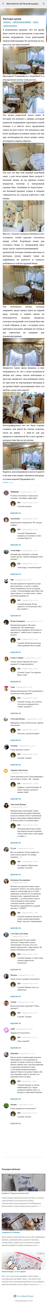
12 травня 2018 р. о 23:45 (23, 580)
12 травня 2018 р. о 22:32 (29, 502)
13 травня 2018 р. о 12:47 (32, 658)
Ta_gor (13, 848)
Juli (18, 502)
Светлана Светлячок (19, 933)
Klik (12, 579)
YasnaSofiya (15, 518)
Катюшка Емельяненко (20, 880)
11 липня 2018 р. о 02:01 (25, 1105)
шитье (35, 22)
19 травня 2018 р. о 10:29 (29, 983)
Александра (15, 550)
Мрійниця (14, 491)
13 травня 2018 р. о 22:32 (19, 773)
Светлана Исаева (17, 718)
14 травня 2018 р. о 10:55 (19, 883)
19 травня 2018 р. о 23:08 (25, 1002)
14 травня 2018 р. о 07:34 (19, 807)
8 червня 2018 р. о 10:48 (29, 1081)
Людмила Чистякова (19, 770)
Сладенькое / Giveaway (11, 1232)
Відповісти (15, 513)
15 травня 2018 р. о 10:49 (29, 825)
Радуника (14, 1053)
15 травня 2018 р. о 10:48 (29, 754)
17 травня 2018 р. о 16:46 (19, 936)
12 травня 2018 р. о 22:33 (29, 529)
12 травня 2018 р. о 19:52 (28, 492)
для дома (7, 22)
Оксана (13, 1104)
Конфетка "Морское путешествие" (15, 1193)
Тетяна (13, 1002)
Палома (13, 975)
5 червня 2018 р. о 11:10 (29, 1037)
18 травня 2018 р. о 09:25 (29, 954)
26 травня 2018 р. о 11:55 (29, 1013)
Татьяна (13, 745)
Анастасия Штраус (18, 804)
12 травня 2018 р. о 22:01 (29, 550)
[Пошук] (43, 3)
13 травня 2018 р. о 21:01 (34, 719)
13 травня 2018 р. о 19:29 (24, 687)
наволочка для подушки (22, 22)
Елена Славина (16, 657)
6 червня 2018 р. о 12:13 (27, 1053)
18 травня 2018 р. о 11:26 (26, 975)
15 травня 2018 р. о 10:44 (29, 600)
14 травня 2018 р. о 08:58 (25, 848)
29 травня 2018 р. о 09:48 (24, 1029)
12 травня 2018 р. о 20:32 (29, 519)
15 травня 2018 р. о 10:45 (29, 639)
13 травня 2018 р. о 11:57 (34, 621)
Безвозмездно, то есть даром (14, 1271)
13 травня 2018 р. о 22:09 (26, 746)
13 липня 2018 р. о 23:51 (29, 1113)
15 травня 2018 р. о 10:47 (29, 730)
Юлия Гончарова (17, 621)
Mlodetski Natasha (10, 26)
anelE (12, 1028)
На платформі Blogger (25, 1296)
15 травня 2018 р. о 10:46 (29, 669)
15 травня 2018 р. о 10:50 (29, 913)
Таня (12, 687)
